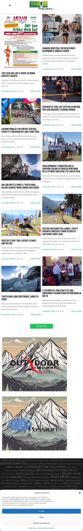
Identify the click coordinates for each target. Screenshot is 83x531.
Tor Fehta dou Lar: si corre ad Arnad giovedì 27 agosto (18, 74)
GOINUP (52, 486)
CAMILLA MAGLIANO (47, 463)
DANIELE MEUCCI (68, 470)
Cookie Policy (32, 528)
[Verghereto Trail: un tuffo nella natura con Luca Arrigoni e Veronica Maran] (62, 89)
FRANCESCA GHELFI (10, 483)
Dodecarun (57, 474)
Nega (41, 517)
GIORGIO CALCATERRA (72, 483)
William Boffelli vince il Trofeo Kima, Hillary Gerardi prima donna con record (20, 186)
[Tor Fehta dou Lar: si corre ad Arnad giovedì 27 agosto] (21, 41)
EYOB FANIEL (5, 480)
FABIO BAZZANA (15, 480)
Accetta (41, 511)
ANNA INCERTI (44, 460)
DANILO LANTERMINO (8, 474)
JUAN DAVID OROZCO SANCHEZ (34, 489)
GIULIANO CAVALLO (43, 486)
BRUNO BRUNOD (32, 464)
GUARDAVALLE (60, 486)
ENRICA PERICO (31, 477)
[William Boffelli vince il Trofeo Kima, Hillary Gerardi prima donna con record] (21, 167)
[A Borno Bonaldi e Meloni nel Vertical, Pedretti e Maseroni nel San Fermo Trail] (21, 111)
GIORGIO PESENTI (11, 486)
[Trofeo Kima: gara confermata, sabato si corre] (21, 279)
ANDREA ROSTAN (33, 460)
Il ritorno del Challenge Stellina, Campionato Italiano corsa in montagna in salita (61, 293)
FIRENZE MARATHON (57, 480)
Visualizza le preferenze (41, 523)
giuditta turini (33, 486)
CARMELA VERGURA (14, 467)
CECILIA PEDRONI (71, 467)
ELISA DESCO (17, 477)
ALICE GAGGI (8, 460)
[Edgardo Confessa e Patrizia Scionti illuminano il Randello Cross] (62, 29)
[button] (80, 493)
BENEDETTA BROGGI (73, 460)
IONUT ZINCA (72, 486)
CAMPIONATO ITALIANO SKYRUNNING (70, 464)
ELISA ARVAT (5, 477)
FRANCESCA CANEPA (73, 480)
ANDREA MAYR (20, 460)
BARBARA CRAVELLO (58, 460)
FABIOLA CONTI (27, 480)
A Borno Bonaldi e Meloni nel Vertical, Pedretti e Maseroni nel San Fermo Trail (20, 130)
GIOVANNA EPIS (23, 486)
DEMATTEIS (37, 474)
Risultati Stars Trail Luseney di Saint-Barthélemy (19, 242)
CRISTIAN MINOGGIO (47, 470)
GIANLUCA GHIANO (55, 483)
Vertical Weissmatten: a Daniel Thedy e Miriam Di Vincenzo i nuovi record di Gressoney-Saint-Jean (60, 231)
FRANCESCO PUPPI (26, 483)
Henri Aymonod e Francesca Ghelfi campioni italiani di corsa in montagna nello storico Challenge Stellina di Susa (61, 169)
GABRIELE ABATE (41, 483)
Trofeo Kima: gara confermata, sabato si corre (20, 298)
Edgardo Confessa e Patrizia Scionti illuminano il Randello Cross (58, 49)
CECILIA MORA (58, 466)
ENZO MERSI (60, 476)
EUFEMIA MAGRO (76, 477)
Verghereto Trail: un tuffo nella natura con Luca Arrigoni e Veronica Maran (61, 108)
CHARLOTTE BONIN (11, 470)
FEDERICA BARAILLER (42, 480)
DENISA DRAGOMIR (47, 474)
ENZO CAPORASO (43, 477)
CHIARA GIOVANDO (26, 470)
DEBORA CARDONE (24, 473)
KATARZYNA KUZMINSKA (63, 489)
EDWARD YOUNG (71, 473)
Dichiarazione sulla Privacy (46, 528)
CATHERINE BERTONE (36, 466)
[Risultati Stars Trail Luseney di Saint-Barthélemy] (21, 223)
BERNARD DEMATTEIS (13, 463)
